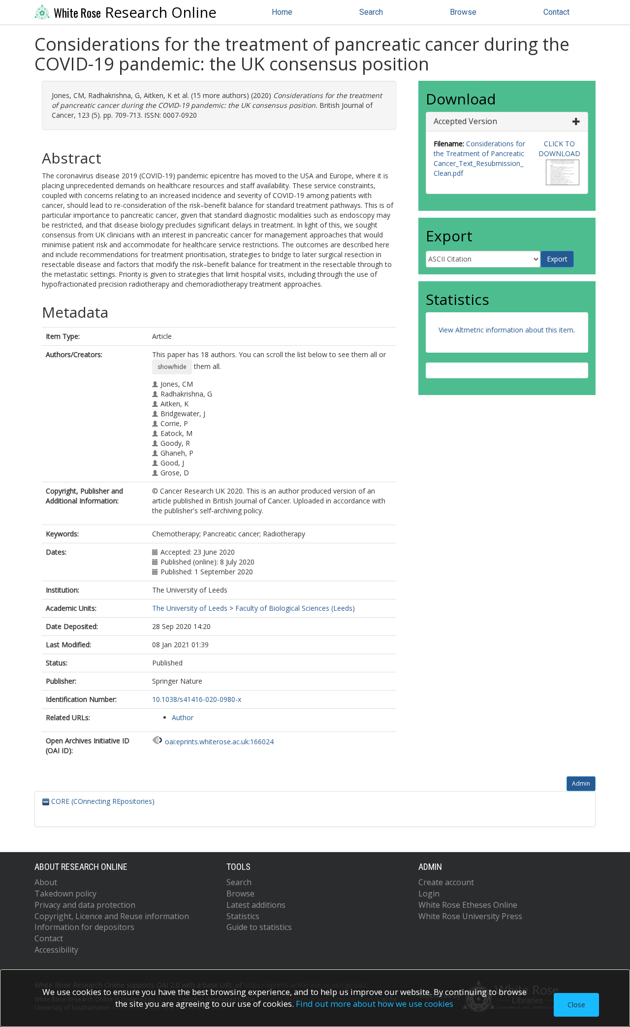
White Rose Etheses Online (467, 904)
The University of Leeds (189, 608)
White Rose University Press (470, 916)
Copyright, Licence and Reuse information (111, 916)
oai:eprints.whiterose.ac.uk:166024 (219, 741)
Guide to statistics (259, 927)
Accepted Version (465, 121)
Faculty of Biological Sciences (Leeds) (295, 608)
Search (371, 12)
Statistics (242, 916)
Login (429, 893)
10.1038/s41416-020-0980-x (196, 699)
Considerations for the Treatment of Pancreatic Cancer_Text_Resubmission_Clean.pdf (479, 158)
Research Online (135, 12)
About (45, 882)
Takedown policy (65, 893)
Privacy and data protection (84, 904)
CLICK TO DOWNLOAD (559, 148)
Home (282, 12)
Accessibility (56, 949)
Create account (446, 882)
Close (576, 1004)
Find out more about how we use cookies (374, 1003)
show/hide (172, 367)
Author (182, 717)
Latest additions (255, 904)
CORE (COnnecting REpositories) (102, 801)
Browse (463, 12)
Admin (581, 783)
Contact (556, 12)
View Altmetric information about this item (506, 329)
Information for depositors (84, 927)
